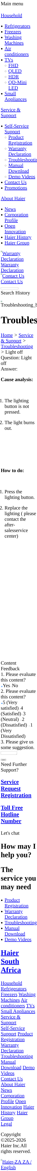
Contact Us (12, 1078)
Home (7, 335)
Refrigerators (14, 988)
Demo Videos (18, 939)
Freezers (9, 994)
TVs (30, 1005)
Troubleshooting (17, 346)
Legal (6, 1123)
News (6, 1090)
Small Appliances (18, 1011)
